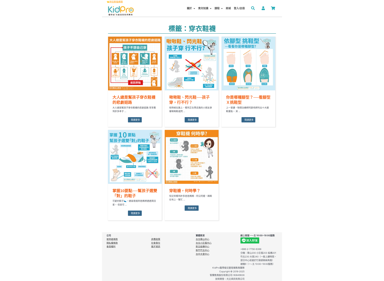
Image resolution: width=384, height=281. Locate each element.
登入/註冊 (239, 8)
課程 (217, 8)
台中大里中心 (202, 254)
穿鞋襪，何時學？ (184, 190)
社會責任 (155, 243)
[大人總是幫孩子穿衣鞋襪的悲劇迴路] (135, 63)
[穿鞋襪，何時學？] (191, 156)
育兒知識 (203, 8)
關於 (189, 8)
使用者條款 (112, 239)
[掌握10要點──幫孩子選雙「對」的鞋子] (135, 156)
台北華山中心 (202, 239)
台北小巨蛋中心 (204, 243)
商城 (228, 8)
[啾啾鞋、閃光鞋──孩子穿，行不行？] (191, 63)
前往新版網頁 (116, 1)
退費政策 (155, 239)
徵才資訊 (155, 246)
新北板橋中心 (202, 246)
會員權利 (111, 246)
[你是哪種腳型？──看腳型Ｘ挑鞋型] (248, 63)
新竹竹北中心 (202, 250)
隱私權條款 (112, 243)
